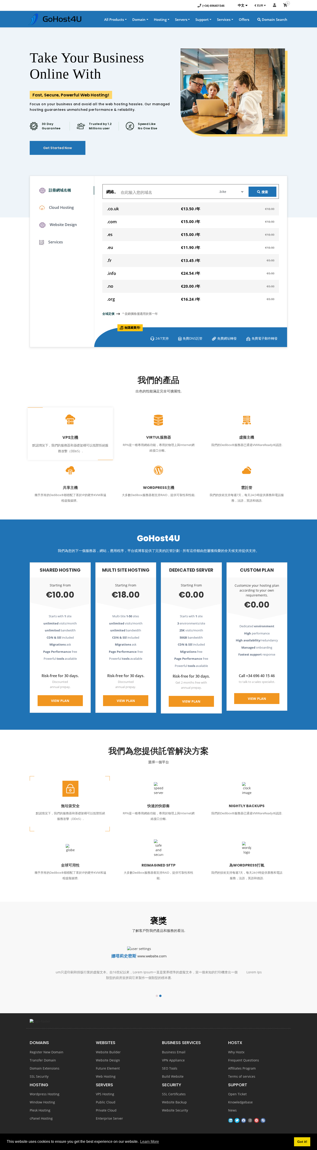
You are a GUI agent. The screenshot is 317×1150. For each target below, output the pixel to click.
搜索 (265, 192)
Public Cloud (105, 1102)
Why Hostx (236, 1052)
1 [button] (157, 996)
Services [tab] (55, 242)
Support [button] (202, 19)
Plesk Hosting (40, 1110)
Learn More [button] (149, 1142)
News (232, 1110)
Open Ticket (237, 1094)
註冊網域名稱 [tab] (60, 190)
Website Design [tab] (63, 224)
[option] (158, 967)
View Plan (60, 700)
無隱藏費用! (132, 327)
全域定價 (108, 314)
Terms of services (241, 1076)
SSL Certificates (174, 1094)
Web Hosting (106, 1076)
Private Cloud (106, 1110)
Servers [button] (181, 19)
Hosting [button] (160, 19)
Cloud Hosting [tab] (61, 207)
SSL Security (39, 1076)
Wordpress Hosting (44, 1094)
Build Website (173, 1076)
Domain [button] (139, 19)
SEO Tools (169, 1068)
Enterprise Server (109, 1118)
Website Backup (174, 1102)
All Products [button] (114, 19)
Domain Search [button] (274, 19)
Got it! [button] (302, 1142)
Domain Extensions (44, 1068)
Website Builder (108, 1052)
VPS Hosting (105, 1094)
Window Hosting (42, 1102)
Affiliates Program (242, 1068)
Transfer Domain (43, 1060)
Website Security (175, 1110)
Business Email (173, 1052)
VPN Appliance (173, 1060)
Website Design (108, 1060)
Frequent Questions (243, 1060)
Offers (244, 19)
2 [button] (160, 996)
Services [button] (223, 19)
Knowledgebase (240, 1102)
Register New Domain (46, 1052)
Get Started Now (58, 148)
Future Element (108, 1068)
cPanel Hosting (41, 1118)
